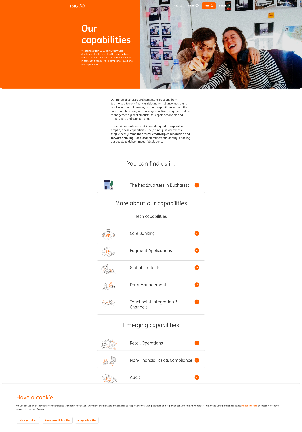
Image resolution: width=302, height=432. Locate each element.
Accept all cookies (86, 420)
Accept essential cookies (57, 420)
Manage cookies (249, 405)
